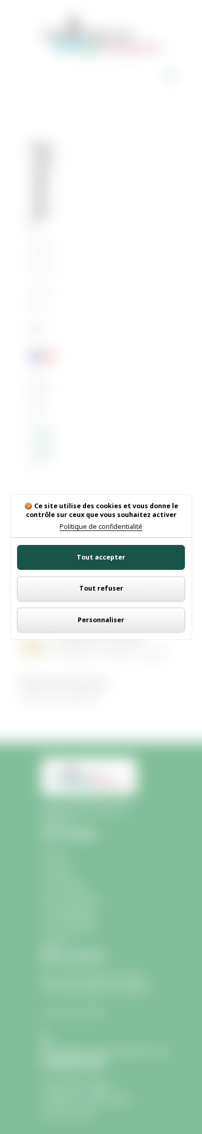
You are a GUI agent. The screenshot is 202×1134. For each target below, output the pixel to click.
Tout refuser (101, 588)
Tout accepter (101, 557)
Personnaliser (101, 619)
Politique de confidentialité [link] (101, 527)
